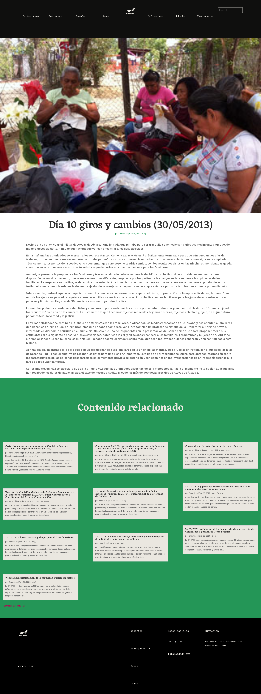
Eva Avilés (123, 234)
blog (144, 234)
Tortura (220, 493)
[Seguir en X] (175, 642)
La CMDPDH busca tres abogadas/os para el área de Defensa (39, 537)
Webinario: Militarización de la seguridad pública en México (40, 578)
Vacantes (45, 501)
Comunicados (16, 456)
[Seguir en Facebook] (170, 642)
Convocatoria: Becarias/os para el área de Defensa (214, 446)
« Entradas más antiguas (14, 606)
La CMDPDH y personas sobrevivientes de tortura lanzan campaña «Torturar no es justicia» (218, 487)
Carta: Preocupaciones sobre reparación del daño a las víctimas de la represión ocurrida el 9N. (36, 447)
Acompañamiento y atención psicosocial (53, 453)
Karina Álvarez (15, 453)
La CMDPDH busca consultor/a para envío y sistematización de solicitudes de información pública (129, 538)
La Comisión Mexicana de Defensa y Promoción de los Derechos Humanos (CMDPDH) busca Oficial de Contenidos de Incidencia (129, 494)
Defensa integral (30, 456)
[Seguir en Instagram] (181, 642)
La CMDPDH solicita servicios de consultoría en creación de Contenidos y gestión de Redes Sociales (219, 530)
